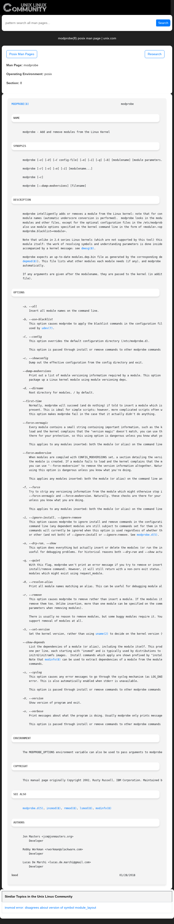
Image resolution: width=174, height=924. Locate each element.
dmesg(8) (87, 248)
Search (163, 23)
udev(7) (47, 328)
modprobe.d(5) (147, 534)
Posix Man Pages (21, 54)
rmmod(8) (70, 808)
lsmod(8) (86, 808)
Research (155, 54)
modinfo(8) (53, 659)
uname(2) (102, 633)
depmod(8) (30, 261)
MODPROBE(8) (20, 104)
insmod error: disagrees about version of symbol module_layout (50, 907)
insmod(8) (53, 808)
